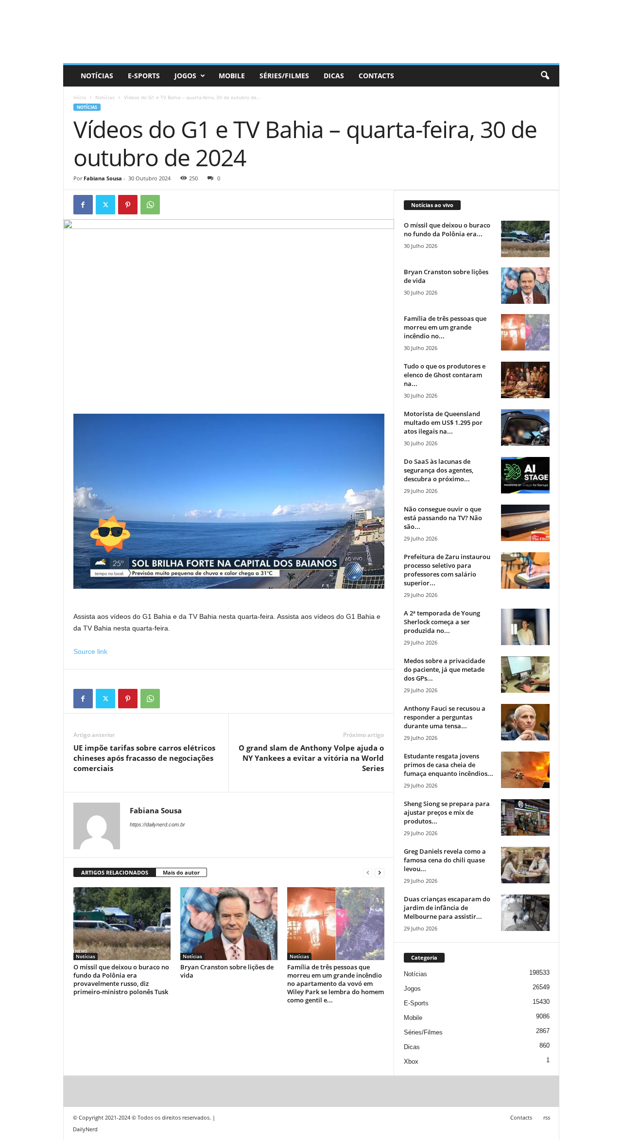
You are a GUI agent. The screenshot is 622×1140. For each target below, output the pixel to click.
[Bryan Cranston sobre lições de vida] (228, 923)
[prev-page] (368, 873)
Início (79, 97)
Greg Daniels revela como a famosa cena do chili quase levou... (445, 860)
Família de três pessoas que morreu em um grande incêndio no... (445, 327)
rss (546, 1117)
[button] (544, 76)
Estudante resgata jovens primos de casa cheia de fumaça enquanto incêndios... (448, 765)
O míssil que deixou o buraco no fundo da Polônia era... (447, 229)
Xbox (411, 1061)
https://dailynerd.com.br (157, 824)
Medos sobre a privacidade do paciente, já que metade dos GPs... (444, 669)
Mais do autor (181, 872)
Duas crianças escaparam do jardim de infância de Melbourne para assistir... (447, 907)
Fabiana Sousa (103, 178)
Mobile (232, 75)
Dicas (334, 75)
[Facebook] (83, 204)
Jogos (185, 75)
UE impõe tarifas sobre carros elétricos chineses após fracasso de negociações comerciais (144, 758)
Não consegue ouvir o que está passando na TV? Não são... (443, 518)
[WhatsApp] (150, 204)
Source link (90, 651)
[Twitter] (105, 204)
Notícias (97, 75)
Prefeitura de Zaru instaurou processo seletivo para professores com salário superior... (447, 569)
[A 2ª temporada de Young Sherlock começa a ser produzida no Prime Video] (525, 627)
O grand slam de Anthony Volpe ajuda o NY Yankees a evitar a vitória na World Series (311, 758)
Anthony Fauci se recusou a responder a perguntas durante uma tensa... (444, 717)
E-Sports (144, 75)
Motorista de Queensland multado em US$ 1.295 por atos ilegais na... (443, 422)
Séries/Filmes (284, 75)
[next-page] (379, 873)
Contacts (376, 75)
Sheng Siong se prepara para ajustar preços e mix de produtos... (447, 812)
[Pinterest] (128, 204)
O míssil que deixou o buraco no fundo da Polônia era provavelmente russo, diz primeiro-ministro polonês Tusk (121, 979)
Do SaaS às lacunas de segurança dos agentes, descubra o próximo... (438, 470)
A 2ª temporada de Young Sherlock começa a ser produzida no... (442, 622)
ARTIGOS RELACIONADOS (114, 872)
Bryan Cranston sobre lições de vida (227, 971)
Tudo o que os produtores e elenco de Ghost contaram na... (444, 375)
